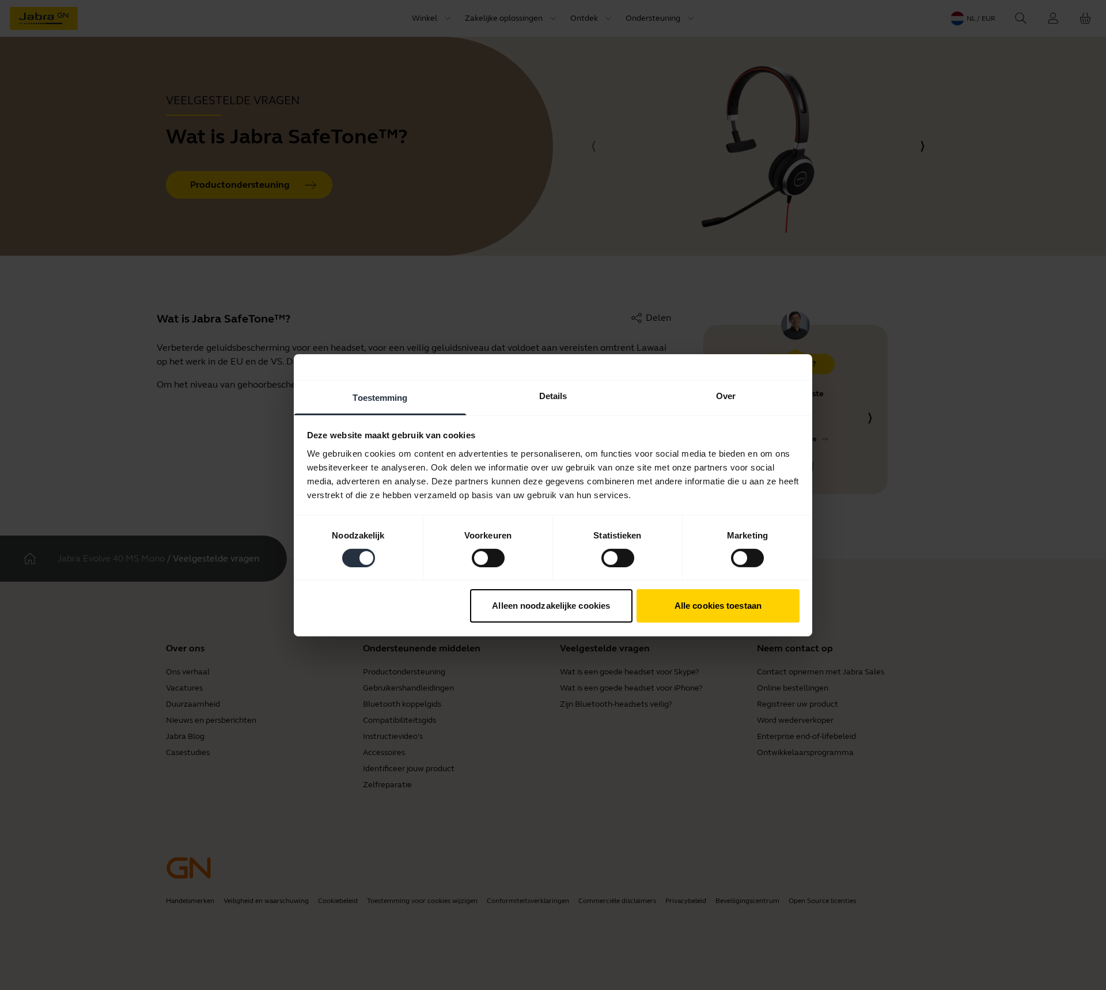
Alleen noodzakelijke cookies (551, 605)
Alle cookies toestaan (718, 605)
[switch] (488, 558)
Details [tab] (553, 395)
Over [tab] (726, 395)
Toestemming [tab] (380, 397)
